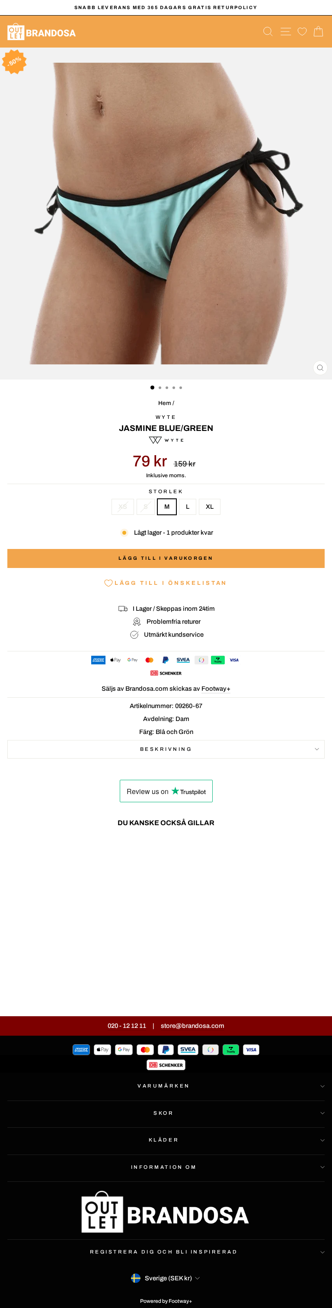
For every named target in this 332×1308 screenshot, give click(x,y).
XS (122, 506)
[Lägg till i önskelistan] (119, 849)
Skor (163, 1113)
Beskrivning (166, 749)
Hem (164, 403)
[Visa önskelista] (302, 31)
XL (210, 506)
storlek (166, 491)
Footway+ (215, 688)
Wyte (166, 417)
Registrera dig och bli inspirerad (164, 1251)
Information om (164, 1167)
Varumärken (163, 1085)
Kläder (164, 1139)
